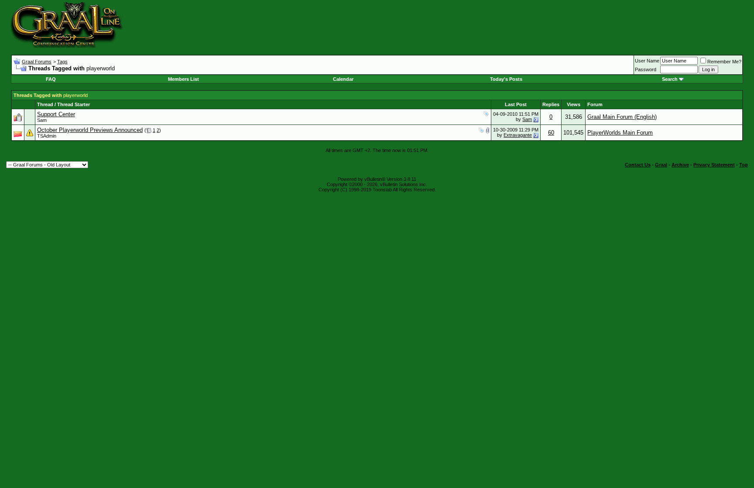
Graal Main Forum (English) (622, 117)
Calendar (343, 79)
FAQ (51, 79)
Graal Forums (36, 61)
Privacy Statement (714, 164)
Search (670, 79)
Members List (183, 79)
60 (551, 132)
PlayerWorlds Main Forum (620, 132)
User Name (647, 60)
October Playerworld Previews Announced (90, 130)
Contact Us (638, 164)
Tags (62, 61)
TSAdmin (46, 135)
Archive (680, 164)
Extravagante (518, 135)
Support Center (56, 114)
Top (743, 164)
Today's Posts (506, 79)
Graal (661, 164)
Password (645, 69)
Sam (42, 120)
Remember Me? (724, 61)
